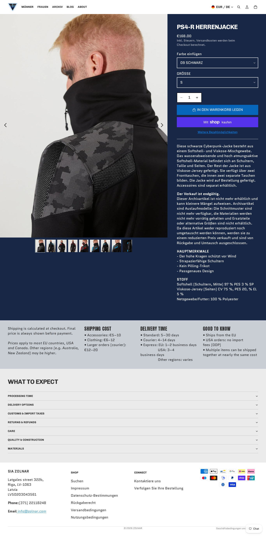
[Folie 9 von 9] (127, 246)
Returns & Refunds (22, 422)
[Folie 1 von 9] (40, 246)
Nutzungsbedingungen (89, 517)
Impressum (80, 488)
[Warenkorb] (255, 7)
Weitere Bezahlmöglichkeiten (218, 132)
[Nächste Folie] (163, 126)
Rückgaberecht (83, 502)
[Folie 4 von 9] (73, 246)
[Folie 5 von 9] (83, 246)
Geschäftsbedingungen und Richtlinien (237, 528)
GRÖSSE (184, 73)
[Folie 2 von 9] (51, 246)
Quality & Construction (26, 440)
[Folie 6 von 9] (94, 246)
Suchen (77, 481)
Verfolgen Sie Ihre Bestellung (158, 488)
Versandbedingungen (88, 510)
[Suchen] (238, 7)
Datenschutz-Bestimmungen (94, 495)
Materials (16, 448)
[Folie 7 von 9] (105, 246)
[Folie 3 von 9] (62, 246)
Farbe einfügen (189, 54)
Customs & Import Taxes (26, 413)
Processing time (20, 396)
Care (11, 431)
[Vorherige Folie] (4, 126)
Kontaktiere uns (147, 481)
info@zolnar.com (31, 511)
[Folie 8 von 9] (116, 246)
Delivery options (21, 404)
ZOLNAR (137, 528)
